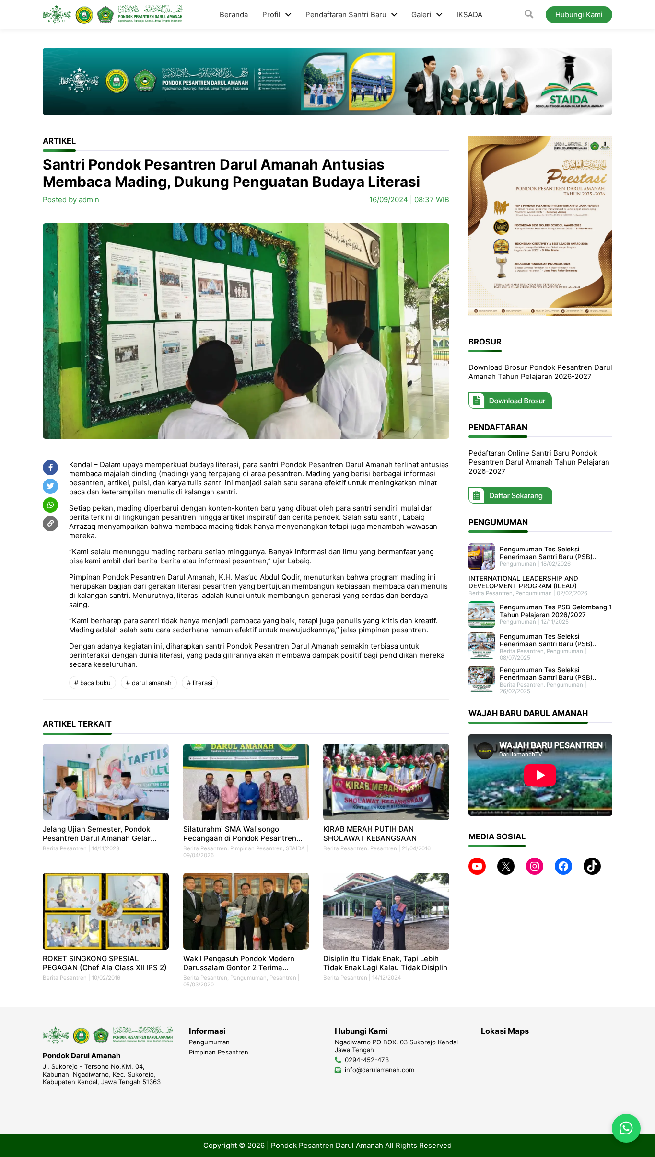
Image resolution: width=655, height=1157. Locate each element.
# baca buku (92, 683)
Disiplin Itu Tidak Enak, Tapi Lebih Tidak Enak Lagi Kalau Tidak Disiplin (385, 963)
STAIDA (295, 848)
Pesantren (383, 848)
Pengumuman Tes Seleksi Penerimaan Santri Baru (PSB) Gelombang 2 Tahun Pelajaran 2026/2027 (546, 553)
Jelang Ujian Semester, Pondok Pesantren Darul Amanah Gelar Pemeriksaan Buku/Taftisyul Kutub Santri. (103, 834)
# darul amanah (149, 683)
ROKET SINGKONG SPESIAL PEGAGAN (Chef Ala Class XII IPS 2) (105, 963)
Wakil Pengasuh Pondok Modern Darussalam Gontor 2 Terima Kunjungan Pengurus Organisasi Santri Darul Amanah (238, 963)
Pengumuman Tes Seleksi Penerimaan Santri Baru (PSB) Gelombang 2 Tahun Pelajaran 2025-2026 (546, 673)
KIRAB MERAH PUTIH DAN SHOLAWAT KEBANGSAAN (370, 834)
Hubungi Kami (579, 14)
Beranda (234, 14)
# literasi (199, 683)
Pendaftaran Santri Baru (345, 14)
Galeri (421, 14)
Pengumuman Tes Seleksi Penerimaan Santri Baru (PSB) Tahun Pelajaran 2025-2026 (546, 640)
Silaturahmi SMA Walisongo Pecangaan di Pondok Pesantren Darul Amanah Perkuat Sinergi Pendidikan (239, 834)
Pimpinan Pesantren (256, 848)
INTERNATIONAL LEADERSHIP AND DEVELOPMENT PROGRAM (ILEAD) (523, 582)
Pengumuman (248, 977)
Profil (271, 14)
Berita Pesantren (65, 848)
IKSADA (469, 14)
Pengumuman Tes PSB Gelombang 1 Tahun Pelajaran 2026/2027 (556, 611)
